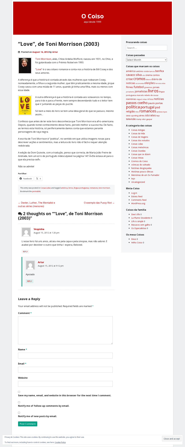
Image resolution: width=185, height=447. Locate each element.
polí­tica (133, 107)
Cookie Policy (60, 442)
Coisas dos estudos (140, 140)
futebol (139, 87)
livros (71, 188)
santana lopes (162, 112)
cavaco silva (134, 75)
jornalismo (130, 92)
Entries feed (136, 196)
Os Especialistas (138, 228)
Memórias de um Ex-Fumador (145, 175)
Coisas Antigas (138, 130)
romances (94, 188)
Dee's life (135, 214)
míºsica (150, 99)
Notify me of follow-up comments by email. (43, 405)
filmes (129, 87)
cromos (139, 78)
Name (22, 349)
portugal (147, 107)
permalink (36, 191)
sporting (134, 115)
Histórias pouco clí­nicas (142, 171)
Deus (133, 239)
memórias (131, 99)
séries (142, 115)
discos (148, 79)
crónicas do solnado (140, 164)
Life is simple (137, 221)
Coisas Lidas (45, 188)
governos (148, 87)
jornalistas (141, 91)
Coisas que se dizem (140, 154)
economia (140, 83)
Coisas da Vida (138, 133)
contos (156, 75)
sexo (128, 115)
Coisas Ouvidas (138, 150)
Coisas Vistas (137, 157)
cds (143, 75)
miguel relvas (142, 99)
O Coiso (92, 16)
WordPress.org (138, 203)
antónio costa (142, 71)
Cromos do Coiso (139, 161)
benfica (159, 71)
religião (130, 111)
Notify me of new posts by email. (37, 416)
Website (23, 377)
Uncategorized (138, 182)
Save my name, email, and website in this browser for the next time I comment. (64, 395)
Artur (55, 52)
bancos (152, 71)
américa (64, 188)
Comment (25, 313)
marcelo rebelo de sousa (147, 95)
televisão (131, 119)
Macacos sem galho (140, 224)
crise (129, 79)
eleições (149, 83)
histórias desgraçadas (141, 168)
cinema (148, 75)
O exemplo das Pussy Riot (99, 202)
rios (137, 112)
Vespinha (39, 229)
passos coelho (137, 102)
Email (22, 363)
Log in (134, 193)
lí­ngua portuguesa (81, 188)
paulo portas (155, 103)
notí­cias (159, 99)
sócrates (150, 115)
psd (157, 107)
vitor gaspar (147, 119)
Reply (25, 251)
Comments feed (138, 200)
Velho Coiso (136, 242)
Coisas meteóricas (140, 147)
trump (138, 119)
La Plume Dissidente (140, 217)
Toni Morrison (43, 59)
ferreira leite (160, 83)
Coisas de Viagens (139, 137)
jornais (156, 87)
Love (38, 69)
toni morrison (104, 188)
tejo (158, 115)
